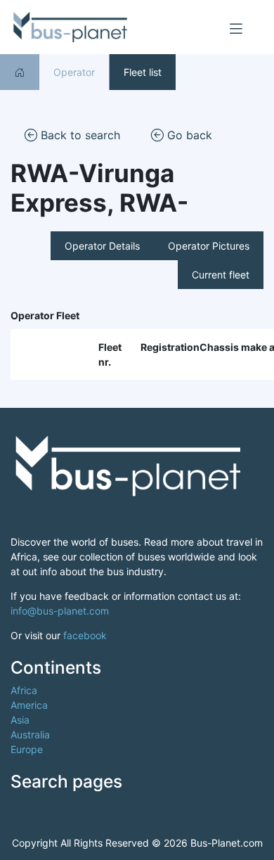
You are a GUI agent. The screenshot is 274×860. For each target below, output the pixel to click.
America (29, 705)
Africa (24, 690)
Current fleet (220, 275)
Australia (30, 734)
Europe (27, 749)
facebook (85, 635)
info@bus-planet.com (60, 611)
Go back (188, 135)
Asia (20, 720)
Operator (74, 72)
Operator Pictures (208, 246)
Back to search (78, 135)
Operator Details (102, 246)
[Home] (20, 72)
